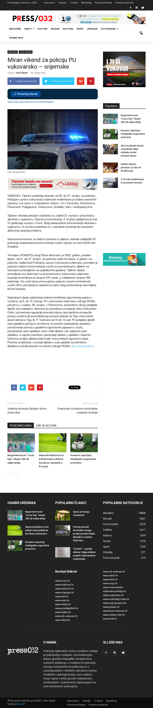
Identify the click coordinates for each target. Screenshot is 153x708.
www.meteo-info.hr (114, 614)
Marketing (86, 2)
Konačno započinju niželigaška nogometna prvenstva (83, 459)
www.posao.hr (111, 606)
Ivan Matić (22, 72)
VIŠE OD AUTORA (46, 425)
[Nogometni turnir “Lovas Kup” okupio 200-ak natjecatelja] (21, 442)
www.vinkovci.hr (64, 588)
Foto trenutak (111, 558)
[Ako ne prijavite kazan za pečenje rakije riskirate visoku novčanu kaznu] (110, 149)
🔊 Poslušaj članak (26, 94)
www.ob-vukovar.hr (66, 615)
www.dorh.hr (110, 579)
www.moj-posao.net (114, 602)
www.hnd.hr (110, 618)
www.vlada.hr (63, 604)
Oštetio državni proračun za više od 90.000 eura (131, 167)
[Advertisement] (75, 364)
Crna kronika (25, 52)
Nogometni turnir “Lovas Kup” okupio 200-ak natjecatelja (20, 459)
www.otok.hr (62, 600)
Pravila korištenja (103, 2)
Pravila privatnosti (124, 2)
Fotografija (108, 28)
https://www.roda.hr (82, 346)
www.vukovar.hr (64, 584)
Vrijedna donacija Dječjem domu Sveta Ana (27, 410)
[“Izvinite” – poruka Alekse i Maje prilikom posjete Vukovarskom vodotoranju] (62, 552)
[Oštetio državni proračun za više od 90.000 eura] (110, 168)
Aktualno (13, 52)
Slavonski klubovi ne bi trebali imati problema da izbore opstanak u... (37, 530)
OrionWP (20, 704)
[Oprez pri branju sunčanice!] (62, 515)
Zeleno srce (16, 37)
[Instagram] (136, 7)
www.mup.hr (110, 583)
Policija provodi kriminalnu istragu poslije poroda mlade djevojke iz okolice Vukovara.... (84, 534)
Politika (42, 28)
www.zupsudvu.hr (113, 595)
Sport (80, 28)
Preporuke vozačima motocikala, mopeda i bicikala (78, 410)
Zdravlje (92, 28)
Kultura (68, 28)
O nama (74, 2)
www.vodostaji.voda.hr (116, 598)
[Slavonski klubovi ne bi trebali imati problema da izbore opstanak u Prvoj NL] (52, 442)
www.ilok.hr (61, 596)
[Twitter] (143, 7)
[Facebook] (130, 7)
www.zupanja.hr (64, 592)
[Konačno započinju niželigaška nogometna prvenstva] (84, 442)
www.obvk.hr (62, 619)
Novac (107, 541)
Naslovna (15, 28)
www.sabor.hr (63, 612)
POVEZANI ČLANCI (21, 425)
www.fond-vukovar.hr (115, 610)
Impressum (49, 2)
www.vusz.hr (62, 580)
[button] (141, 33)
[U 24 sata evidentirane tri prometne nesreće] (110, 183)
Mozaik (55, 28)
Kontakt (62, 2)
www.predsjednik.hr (66, 608)
